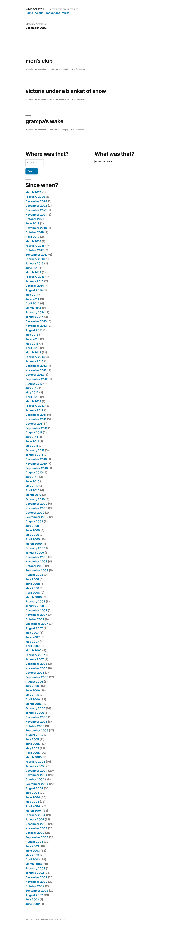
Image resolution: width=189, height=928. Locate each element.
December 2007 (36, 610)
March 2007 (33, 650)
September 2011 (36, 428)
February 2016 (35, 259)
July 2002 (32, 899)
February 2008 (35, 601)
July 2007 (32, 632)
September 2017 (36, 254)
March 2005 (33, 757)
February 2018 (35, 245)
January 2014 (34, 316)
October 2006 (34, 672)
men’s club (38, 60)
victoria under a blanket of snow (65, 91)
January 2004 (34, 819)
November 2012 (36, 370)
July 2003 (32, 846)
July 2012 (31, 388)
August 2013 (34, 330)
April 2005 (32, 752)
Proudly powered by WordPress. (53, 919)
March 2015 (33, 272)
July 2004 (32, 792)
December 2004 (36, 770)
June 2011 (32, 441)
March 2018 (33, 241)
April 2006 (32, 699)
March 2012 (33, 401)
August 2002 (34, 895)
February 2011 (34, 450)
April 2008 (32, 592)
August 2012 (34, 383)
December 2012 (36, 365)
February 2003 (35, 868)
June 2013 (32, 339)
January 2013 (34, 361)
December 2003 (36, 824)
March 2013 (33, 352)
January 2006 (34, 712)
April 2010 (32, 490)
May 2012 (31, 392)
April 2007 (32, 646)
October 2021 (34, 219)
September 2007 (36, 623)
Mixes (65, 13)
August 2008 (34, 574)
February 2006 (35, 708)
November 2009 (36, 508)
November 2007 (36, 614)
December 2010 (36, 459)
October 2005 (34, 726)
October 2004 (34, 779)
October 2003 (34, 832)
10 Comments (79, 99)
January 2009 (34, 552)
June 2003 (32, 850)
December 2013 (36, 321)
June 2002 (32, 904)
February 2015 (35, 276)
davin (30, 69)
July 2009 (32, 526)
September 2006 (36, 677)
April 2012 (32, 397)
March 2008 (33, 597)
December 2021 (36, 210)
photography (64, 69)
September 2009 (36, 517)
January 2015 (34, 281)
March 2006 (33, 703)
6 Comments (79, 69)
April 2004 (32, 806)
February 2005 (35, 761)
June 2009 (32, 530)
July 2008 (32, 579)
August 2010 (34, 472)
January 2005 (34, 766)
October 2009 (34, 512)
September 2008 (36, 570)
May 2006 (32, 695)
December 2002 (36, 877)
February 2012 (35, 405)
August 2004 (34, 788)
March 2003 (33, 864)
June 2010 (32, 481)
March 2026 (33, 192)
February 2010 (35, 499)
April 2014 (32, 303)
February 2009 (35, 548)
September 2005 (36, 730)
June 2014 (32, 299)
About (39, 13)
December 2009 (36, 503)
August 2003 (34, 841)
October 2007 (34, 619)
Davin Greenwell (35, 8)
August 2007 (34, 628)
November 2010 (36, 463)
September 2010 (36, 468)
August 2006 (34, 681)
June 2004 (32, 797)
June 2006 (32, 690)
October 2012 (34, 374)
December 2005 (36, 717)
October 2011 (34, 423)
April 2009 (32, 539)
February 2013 (35, 357)
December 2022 (36, 205)
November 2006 (36, 668)
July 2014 (31, 294)
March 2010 (33, 494)
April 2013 (32, 348)
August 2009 (34, 521)
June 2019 (32, 223)
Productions (52, 13)
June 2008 (32, 583)
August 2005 (34, 735)
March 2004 (33, 810)
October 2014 (34, 285)
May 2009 (32, 534)
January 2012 (34, 410)
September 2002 (36, 890)
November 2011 (35, 419)
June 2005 (32, 743)
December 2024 (36, 201)
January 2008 (34, 606)
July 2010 (31, 477)
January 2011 (34, 454)
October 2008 (34, 566)
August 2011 (33, 432)
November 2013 (36, 325)
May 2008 (32, 588)
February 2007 (35, 655)
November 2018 (36, 228)
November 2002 (36, 881)
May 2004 (32, 801)
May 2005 (32, 748)
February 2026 (35, 196)
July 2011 (31, 437)
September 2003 (36, 837)
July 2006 (32, 686)
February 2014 (35, 312)
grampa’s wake (44, 121)
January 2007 (34, 659)
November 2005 (36, 721)
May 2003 (32, 855)
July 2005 (32, 739)
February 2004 (35, 815)
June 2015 (32, 268)
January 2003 (34, 872)
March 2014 (33, 308)
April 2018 (32, 236)
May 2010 (32, 486)
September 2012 (36, 379)
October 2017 (34, 250)
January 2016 (34, 263)
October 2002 (34, 886)
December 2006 (36, 663)
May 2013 (31, 343)
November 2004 (36, 775)
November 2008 (36, 561)
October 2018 (34, 232)
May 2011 (31, 445)
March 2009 (33, 543)
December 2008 (36, 557)
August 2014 (34, 290)
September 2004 (36, 784)
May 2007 (32, 641)
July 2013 (31, 334)
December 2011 (35, 414)
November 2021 (36, 214)
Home (29, 13)
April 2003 (32, 859)
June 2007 (32, 637)
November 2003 (36, 828)
